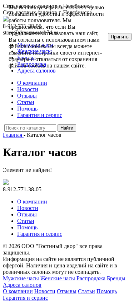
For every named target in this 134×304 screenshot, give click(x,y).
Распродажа (90, 278)
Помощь (27, 109)
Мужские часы (21, 278)
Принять (120, 36)
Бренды (116, 278)
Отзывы (27, 96)
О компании (32, 83)
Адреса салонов (22, 285)
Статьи (25, 102)
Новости (27, 89)
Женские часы (57, 278)
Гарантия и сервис (39, 115)
